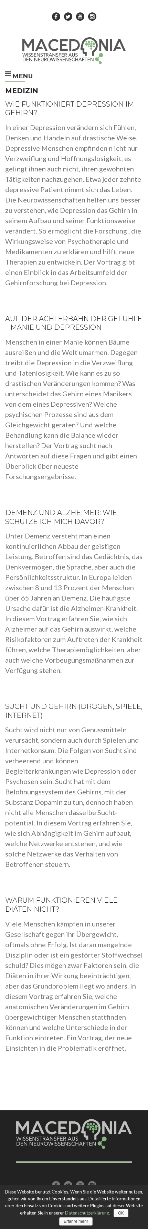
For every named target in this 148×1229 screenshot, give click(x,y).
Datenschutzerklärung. (87, 1213)
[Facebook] (56, 16)
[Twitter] (68, 16)
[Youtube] (80, 16)
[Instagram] (92, 16)
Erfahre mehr (76, 1221)
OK (121, 1213)
